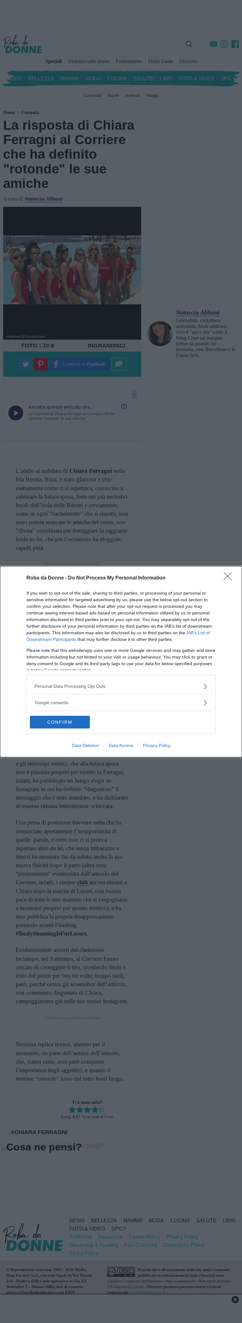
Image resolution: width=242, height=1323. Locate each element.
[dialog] (121, 661)
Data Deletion (85, 745)
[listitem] (121, 686)
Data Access (121, 745)
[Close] (230, 578)
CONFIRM (59, 722)
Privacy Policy (156, 745)
